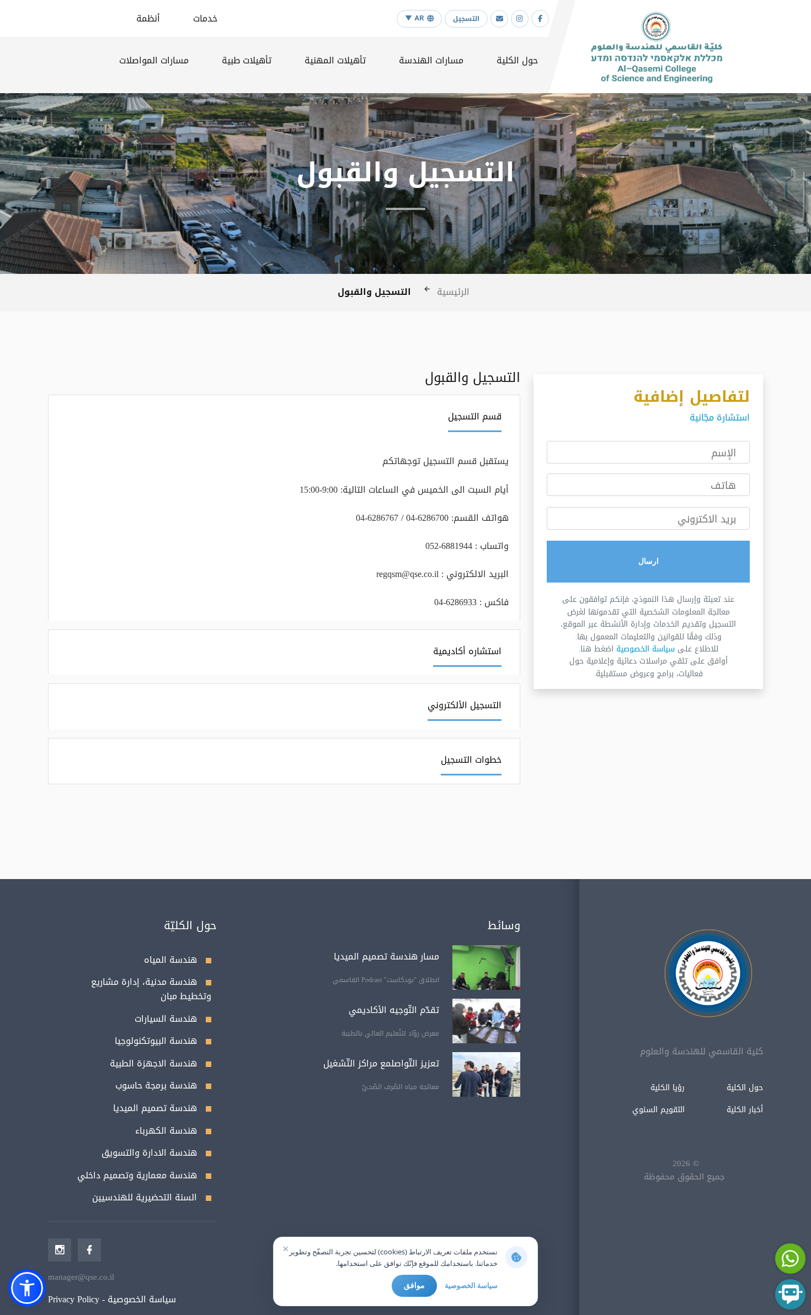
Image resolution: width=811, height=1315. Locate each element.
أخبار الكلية (745, 1109)
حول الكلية (517, 60)
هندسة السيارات (166, 1018)
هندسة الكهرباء (166, 1130)
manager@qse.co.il (81, 1277)
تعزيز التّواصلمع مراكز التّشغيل (381, 1063)
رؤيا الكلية (667, 1087)
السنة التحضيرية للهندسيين (144, 1197)
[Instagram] (520, 19)
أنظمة (148, 18)
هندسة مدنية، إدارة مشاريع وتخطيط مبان (151, 989)
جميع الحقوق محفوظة (684, 1176)
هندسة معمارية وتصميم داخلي (137, 1175)
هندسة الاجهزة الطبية (153, 1063)
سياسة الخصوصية (645, 649)
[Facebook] (540, 19)
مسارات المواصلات (154, 60)
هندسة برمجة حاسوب (156, 1085)
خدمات (205, 18)
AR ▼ (414, 18)
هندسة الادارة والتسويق (149, 1152)
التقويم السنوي (658, 1109)
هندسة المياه (170, 959)
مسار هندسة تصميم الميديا (386, 956)
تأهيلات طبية (246, 60)
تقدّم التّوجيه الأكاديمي (394, 1009)
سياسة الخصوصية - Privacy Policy (112, 1299)
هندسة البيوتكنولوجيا (156, 1040)
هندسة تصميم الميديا (155, 1108)
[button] (27, 1288)
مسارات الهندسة (431, 60)
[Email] (499, 19)
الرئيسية (453, 291)
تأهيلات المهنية (335, 60)
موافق (414, 1285)
